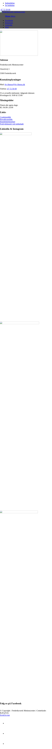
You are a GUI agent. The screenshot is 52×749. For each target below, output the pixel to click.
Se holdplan (10, 5)
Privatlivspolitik (6, 119)
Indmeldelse (10, 3)
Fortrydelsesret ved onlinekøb (12, 124)
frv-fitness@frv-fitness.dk (15, 84)
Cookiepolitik (5, 117)
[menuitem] (28, 3)
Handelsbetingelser (7, 122)
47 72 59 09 (5, 10)
